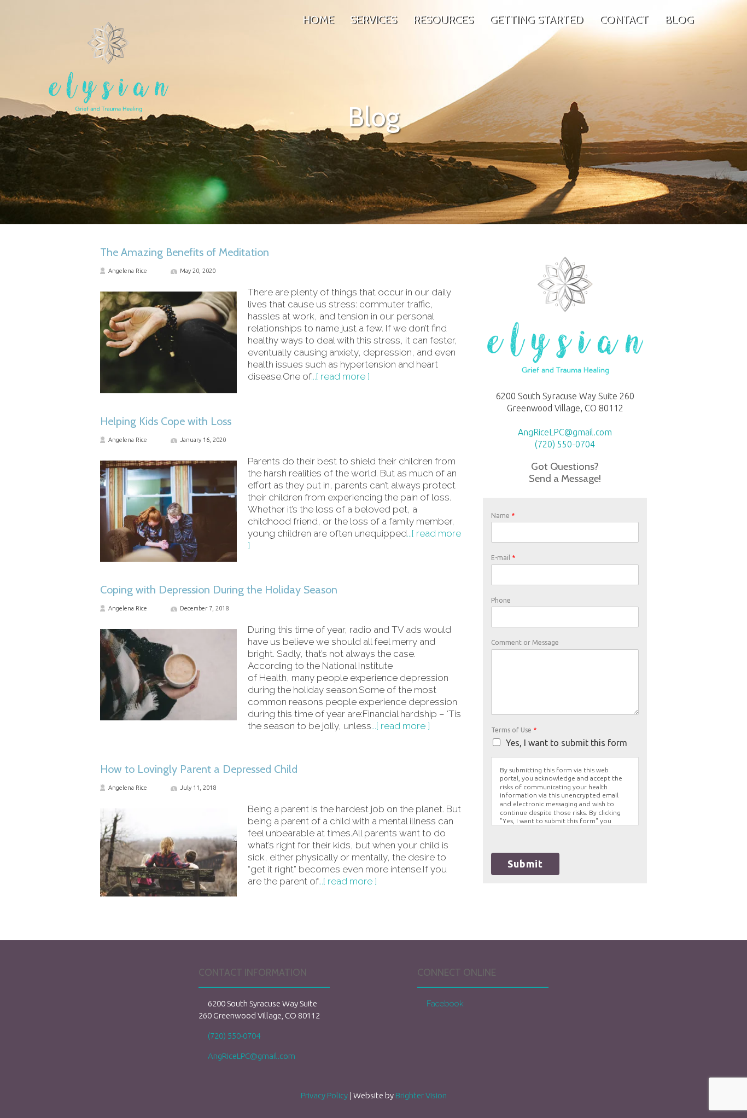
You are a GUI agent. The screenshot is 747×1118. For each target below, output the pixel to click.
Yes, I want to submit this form (566, 743)
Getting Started (536, 20)
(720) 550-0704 (565, 444)
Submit (525, 863)
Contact (623, 20)
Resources (443, 20)
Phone (501, 600)
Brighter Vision (421, 1095)
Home (318, 20)
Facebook (445, 1004)
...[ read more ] (340, 376)
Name (503, 515)
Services (373, 20)
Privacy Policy (324, 1095)
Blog (678, 20)
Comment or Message (525, 642)
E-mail (503, 557)
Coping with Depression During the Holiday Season (218, 589)
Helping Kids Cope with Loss (165, 421)
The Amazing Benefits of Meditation (184, 252)
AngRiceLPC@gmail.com (565, 432)
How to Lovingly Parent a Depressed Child (198, 769)
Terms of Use (513, 729)
